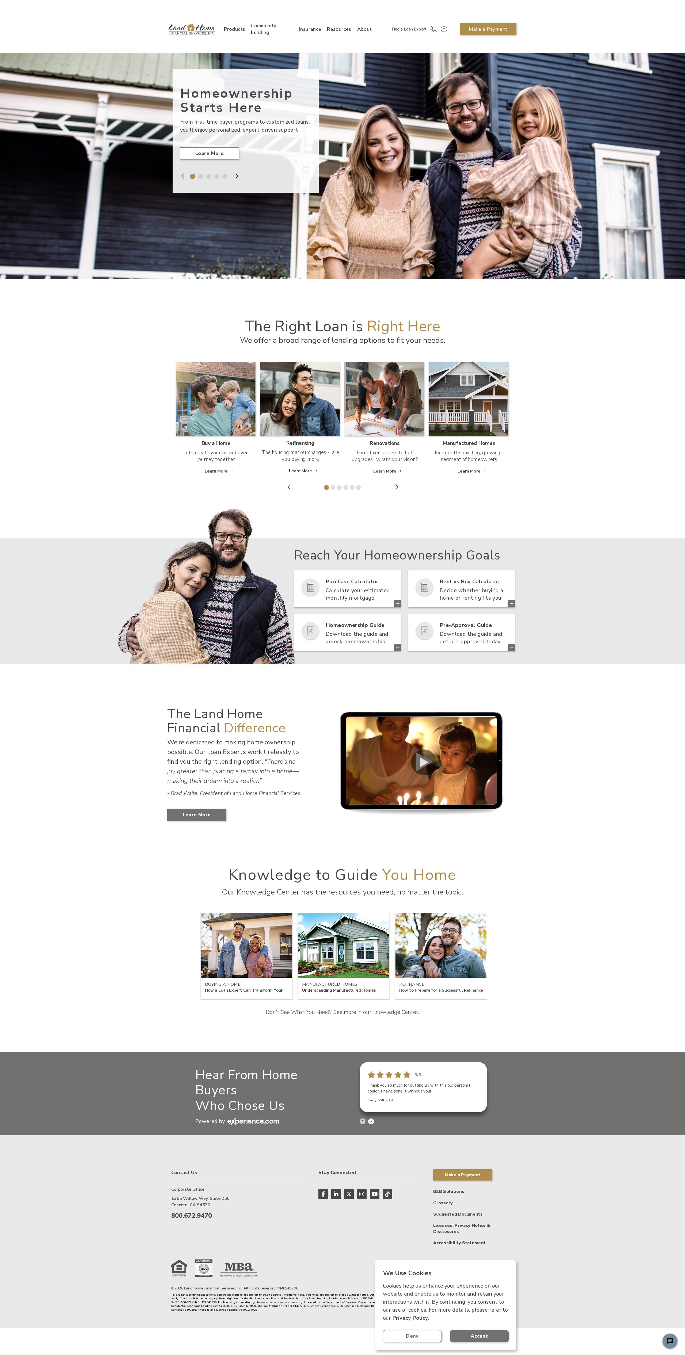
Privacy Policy (410, 1318)
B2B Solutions (448, 1191)
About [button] (364, 29)
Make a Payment (488, 29)
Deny (412, 1336)
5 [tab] (223, 175)
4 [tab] (215, 175)
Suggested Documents (458, 1214)
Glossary (443, 1203)
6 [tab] (357, 486)
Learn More (209, 153)
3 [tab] (207, 175)
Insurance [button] (310, 29)
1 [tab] (191, 175)
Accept (479, 1336)
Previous (183, 176)
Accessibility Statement (459, 1243)
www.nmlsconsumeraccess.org (281, 1302)
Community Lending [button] (263, 29)
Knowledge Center (395, 1012)
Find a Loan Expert (409, 29)
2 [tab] (199, 175)
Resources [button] (339, 29)
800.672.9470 (191, 1215)
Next (236, 176)
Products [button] (234, 29)
